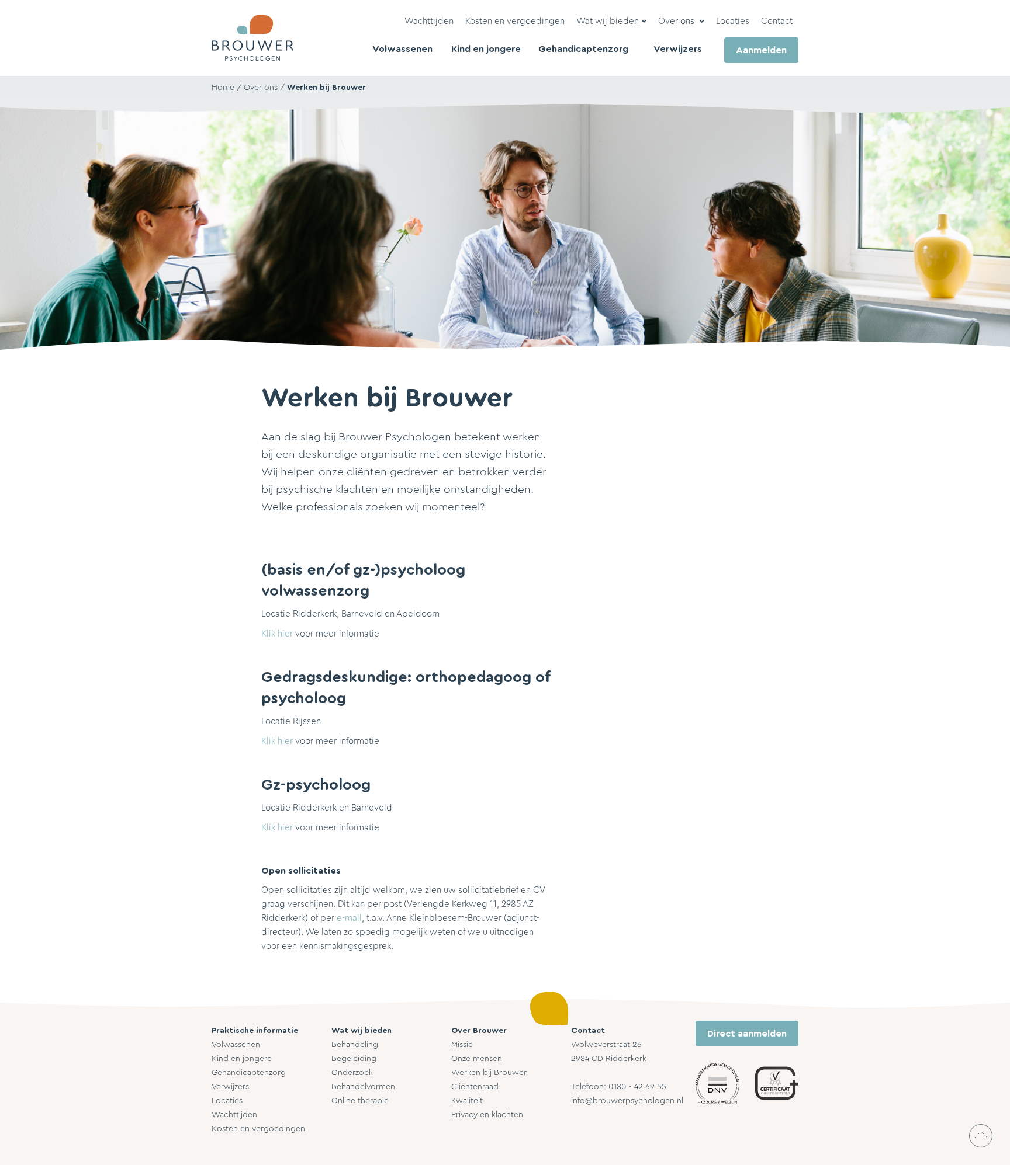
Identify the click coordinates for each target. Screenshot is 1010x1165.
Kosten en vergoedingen (258, 1129)
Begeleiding (353, 1059)
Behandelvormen (363, 1087)
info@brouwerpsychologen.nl (627, 1101)
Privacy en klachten (487, 1115)
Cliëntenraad (475, 1087)
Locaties (227, 1101)
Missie (462, 1045)
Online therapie (360, 1101)
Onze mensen (476, 1059)
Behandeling (354, 1045)
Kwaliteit (467, 1101)
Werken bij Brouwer (326, 88)
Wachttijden (234, 1115)
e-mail (349, 918)
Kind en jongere (242, 1059)
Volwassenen (236, 1045)
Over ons (261, 88)
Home (223, 88)
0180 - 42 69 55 (637, 1087)
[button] (611, 21)
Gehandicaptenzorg (249, 1073)
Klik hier (277, 634)
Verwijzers (230, 1087)
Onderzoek (352, 1073)
